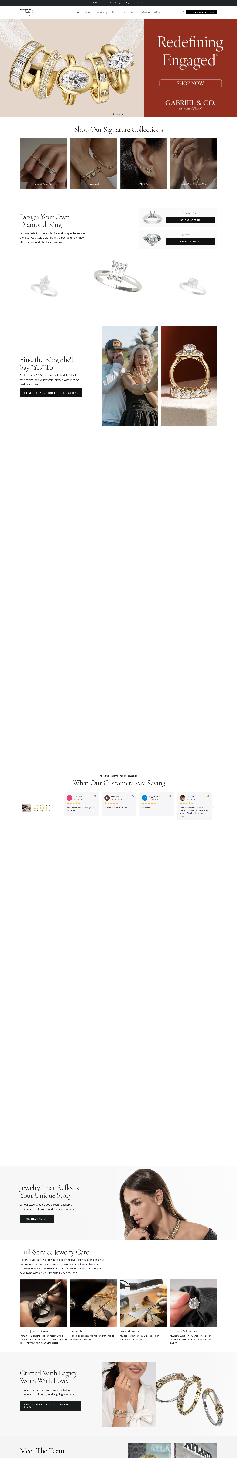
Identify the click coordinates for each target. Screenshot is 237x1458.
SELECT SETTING (190, 220)
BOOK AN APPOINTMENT (37, 1219)
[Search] (183, 12)
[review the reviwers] (95, 796)
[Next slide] (232, 68)
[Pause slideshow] (113, 114)
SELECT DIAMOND (190, 242)
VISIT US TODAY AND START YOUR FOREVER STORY (47, 1405)
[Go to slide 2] (138, 821)
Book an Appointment (201, 12)
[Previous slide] (4, 68)
